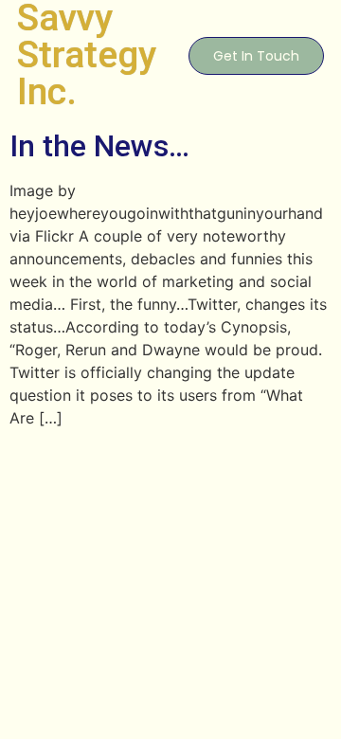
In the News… (99, 146)
